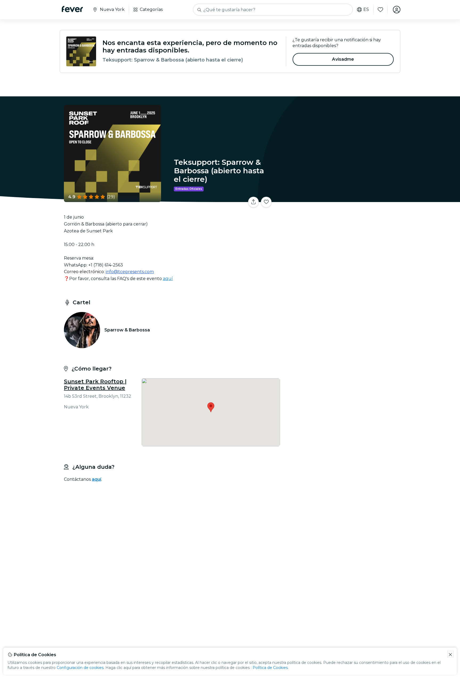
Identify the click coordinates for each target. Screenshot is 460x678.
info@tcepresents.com (130, 271)
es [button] (366, 9)
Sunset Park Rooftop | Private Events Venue (95, 384)
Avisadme (343, 59)
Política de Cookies (270, 667)
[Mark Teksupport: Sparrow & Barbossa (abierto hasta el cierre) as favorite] (266, 202)
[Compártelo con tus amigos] (253, 202)
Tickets (341, 199)
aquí (168, 278)
